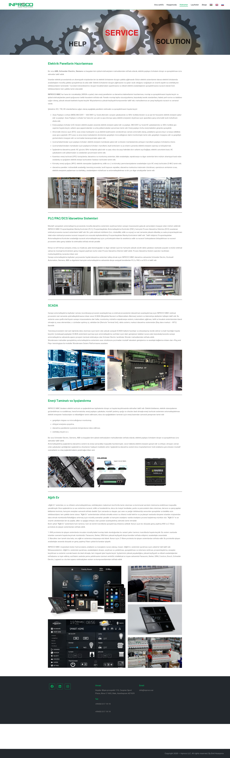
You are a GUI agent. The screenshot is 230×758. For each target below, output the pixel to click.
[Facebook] (52, 686)
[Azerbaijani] (211, 4)
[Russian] (222, 4)
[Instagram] (68, 686)
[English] (216, 4)
